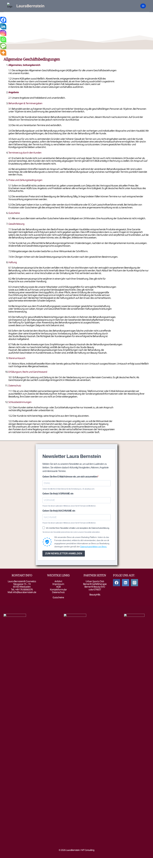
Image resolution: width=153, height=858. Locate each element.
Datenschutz (58, 592)
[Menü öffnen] (143, 6)
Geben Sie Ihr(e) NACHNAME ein (58, 510)
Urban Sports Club (95, 581)
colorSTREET (95, 589)
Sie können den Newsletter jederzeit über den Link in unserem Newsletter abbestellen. (71, 532)
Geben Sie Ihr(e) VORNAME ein (57, 493)
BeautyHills (94, 594)
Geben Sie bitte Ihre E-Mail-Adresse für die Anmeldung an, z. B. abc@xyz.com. (68, 489)
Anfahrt (58, 581)
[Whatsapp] (3, 39)
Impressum (58, 584)
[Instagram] (3, 33)
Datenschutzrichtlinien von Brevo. (93, 546)
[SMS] (3, 46)
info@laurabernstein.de (24, 592)
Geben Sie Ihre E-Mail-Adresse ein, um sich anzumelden (70, 476)
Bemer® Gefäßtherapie (95, 584)
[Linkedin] (3, 26)
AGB (58, 586)
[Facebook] (3, 20)
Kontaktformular (58, 589)
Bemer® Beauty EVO (94, 586)
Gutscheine (58, 597)
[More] (3, 53)
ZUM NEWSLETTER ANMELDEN (63, 553)
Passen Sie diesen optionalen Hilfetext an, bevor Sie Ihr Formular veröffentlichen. (69, 506)
